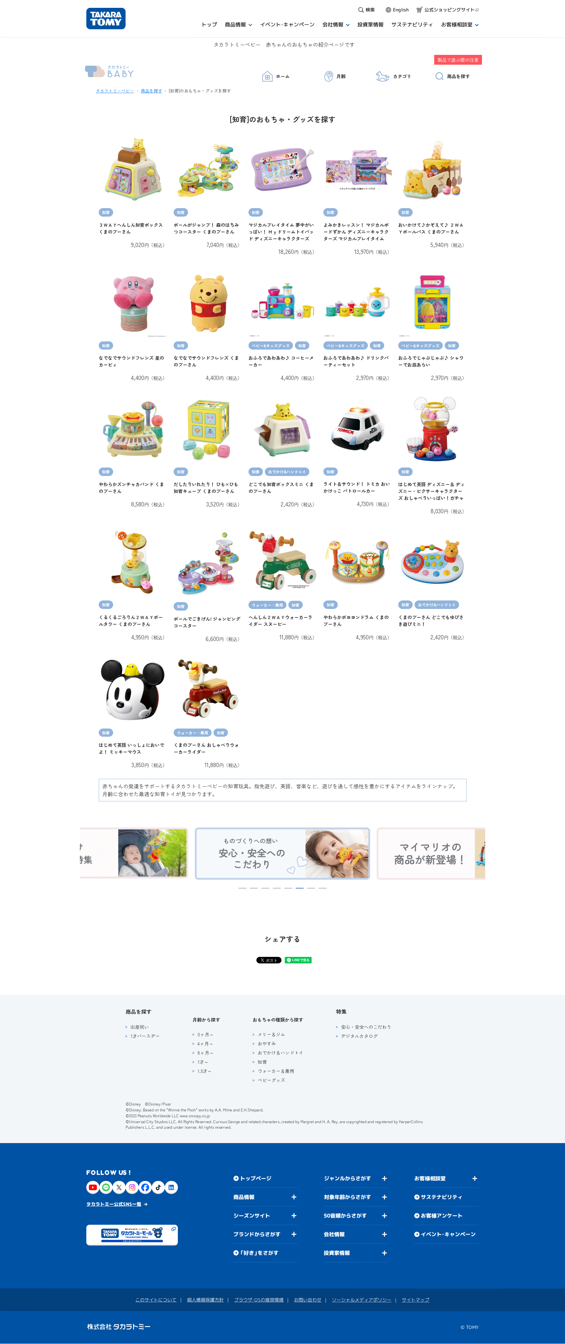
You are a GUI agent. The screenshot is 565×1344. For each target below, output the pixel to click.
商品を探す (151, 91)
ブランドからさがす (257, 1234)
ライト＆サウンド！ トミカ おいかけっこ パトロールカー (356, 487)
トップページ (255, 1178)
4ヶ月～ (205, 1043)
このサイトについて (156, 1300)
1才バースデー (145, 1036)
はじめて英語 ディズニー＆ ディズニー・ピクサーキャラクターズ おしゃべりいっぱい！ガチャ (431, 491)
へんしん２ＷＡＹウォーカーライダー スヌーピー (280, 620)
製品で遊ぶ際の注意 (458, 60)
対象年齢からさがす (347, 1197)
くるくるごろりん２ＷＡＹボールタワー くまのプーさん (131, 620)
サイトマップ (415, 1300)
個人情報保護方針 (205, 1300)
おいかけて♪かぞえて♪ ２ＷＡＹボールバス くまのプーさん (431, 228)
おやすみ (267, 1043)
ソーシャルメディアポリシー (361, 1300)
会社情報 (334, 1234)
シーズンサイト (251, 1215)
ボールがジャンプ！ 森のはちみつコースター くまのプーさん (206, 228)
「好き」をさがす (259, 1252)
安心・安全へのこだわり (366, 1027)
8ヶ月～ (205, 1052)
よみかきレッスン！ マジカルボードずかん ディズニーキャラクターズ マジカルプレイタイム (356, 231)
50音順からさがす (345, 1215)
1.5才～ (204, 1071)
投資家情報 (337, 1252)
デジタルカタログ (359, 1036)
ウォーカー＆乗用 (276, 1071)
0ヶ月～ (205, 1034)
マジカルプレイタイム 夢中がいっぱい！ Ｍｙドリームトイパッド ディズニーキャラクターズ (281, 231)
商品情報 (243, 1197)
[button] (242, 888)
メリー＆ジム (271, 1034)
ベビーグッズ (271, 1080)
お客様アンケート (442, 1215)
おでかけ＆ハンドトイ (280, 1052)
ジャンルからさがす (347, 1178)
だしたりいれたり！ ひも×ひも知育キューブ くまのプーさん (206, 487)
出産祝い (139, 1027)
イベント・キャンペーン (448, 1234)
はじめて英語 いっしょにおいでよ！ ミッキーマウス (131, 748)
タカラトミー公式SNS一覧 (113, 1204)
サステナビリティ (442, 1197)
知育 (262, 1061)
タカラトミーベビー (115, 91)
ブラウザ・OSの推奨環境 (258, 1300)
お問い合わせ (307, 1300)
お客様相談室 (430, 1178)
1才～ (203, 1061)
